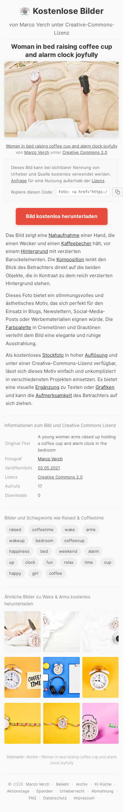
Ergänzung (47, 387)
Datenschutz (55, 798)
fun (49, 562)
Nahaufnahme (64, 235)
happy (15, 573)
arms (91, 529)
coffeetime (43, 529)
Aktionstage (18, 791)
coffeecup (74, 540)
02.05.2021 (49, 467)
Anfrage (19, 180)
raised (15, 529)
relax (68, 562)
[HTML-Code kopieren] (117, 192)
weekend (68, 551)
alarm (93, 551)
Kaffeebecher (76, 243)
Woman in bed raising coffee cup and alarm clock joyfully (61, 145)
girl (35, 573)
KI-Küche (103, 784)
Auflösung (96, 355)
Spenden (44, 791)
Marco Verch (36, 152)
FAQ (32, 798)
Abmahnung (102, 791)
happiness (19, 551)
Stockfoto (53, 355)
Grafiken (105, 387)
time (89, 562)
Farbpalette (18, 327)
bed (44, 551)
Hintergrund (34, 251)
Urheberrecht (72, 791)
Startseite (15, 756)
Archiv (32, 756)
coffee (55, 573)
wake (70, 529)
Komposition (70, 259)
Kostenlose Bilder (68, 11)
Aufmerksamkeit (54, 395)
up (11, 562)
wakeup (17, 540)
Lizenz (98, 180)
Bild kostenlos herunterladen (61, 216)
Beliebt (62, 784)
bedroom (44, 540)
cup (107, 562)
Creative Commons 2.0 (84, 152)
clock (30, 562)
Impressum (84, 798)
